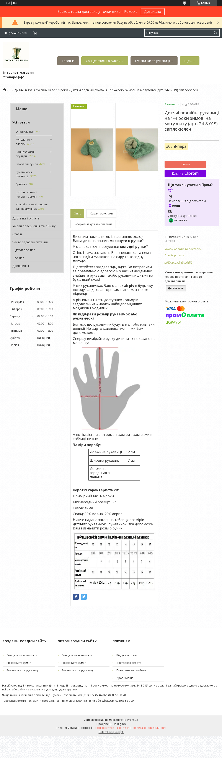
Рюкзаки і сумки (27, 164)
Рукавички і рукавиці (24, 174)
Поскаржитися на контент (112, 728)
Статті (17, 234)
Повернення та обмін (131, 670)
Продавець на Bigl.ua (111, 724)
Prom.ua (132, 720)
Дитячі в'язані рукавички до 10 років (41, 90)
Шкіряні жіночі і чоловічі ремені (26, 194)
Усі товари (21, 122)
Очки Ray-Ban (25, 131)
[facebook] (76, 597)
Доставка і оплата (25, 218)
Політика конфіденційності (149, 728)
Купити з (177, 173)
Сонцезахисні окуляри (103, 60)
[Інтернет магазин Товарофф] (16, 55)
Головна (68, 60)
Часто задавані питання (30, 242)
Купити (185, 164)
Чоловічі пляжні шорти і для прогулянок (32, 206)
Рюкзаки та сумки (19, 663)
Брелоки (21, 184)
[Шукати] (215, 32)
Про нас (18, 258)
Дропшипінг (20, 266)
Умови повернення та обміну (34, 226)
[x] (84, 597)
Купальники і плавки (25, 142)
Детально (152, 11)
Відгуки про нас (23, 250)
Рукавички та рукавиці (152, 60)
